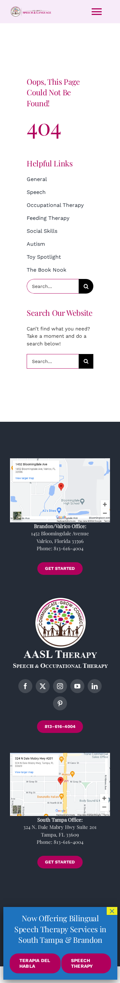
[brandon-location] (60, 461)
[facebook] (25, 686)
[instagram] (60, 686)
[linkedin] (95, 686)
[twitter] (43, 686)
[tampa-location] (60, 755)
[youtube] (77, 686)
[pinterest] (60, 703)
